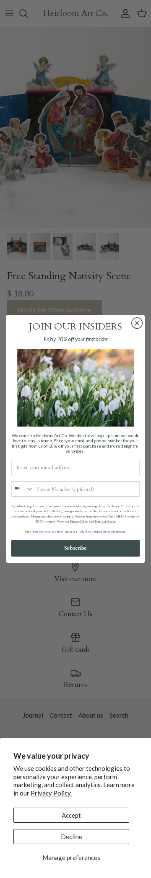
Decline (71, 836)
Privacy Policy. (51, 793)
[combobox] (22, 488)
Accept (71, 815)
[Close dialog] (137, 323)
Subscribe (75, 548)
